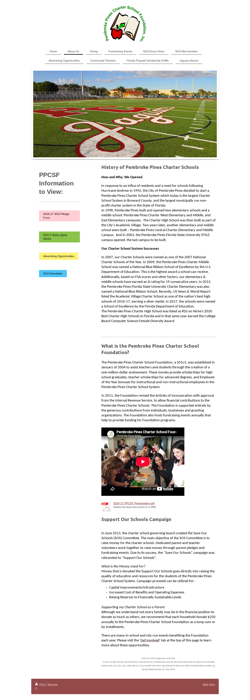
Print (42, 684)
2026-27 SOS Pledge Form (56, 215)
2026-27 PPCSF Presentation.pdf (133, 503)
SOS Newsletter (53, 273)
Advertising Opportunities (58, 256)
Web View (209, 684)
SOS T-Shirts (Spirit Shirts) (55, 236)
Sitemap (52, 684)
